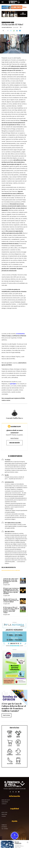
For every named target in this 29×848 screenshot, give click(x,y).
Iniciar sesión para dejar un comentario (11, 570)
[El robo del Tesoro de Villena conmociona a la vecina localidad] (23, 601)
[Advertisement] (14, 322)
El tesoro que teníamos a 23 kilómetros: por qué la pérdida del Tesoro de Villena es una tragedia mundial (11, 591)
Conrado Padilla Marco (7, 27)
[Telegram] (20, 30)
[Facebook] (8, 30)
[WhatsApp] (14, 30)
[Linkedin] (17, 30)
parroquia (13, 383)
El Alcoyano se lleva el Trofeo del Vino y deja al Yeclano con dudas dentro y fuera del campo (11, 610)
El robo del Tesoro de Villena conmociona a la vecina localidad (11, 600)
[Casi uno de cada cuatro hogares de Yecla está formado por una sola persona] (23, 581)
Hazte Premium (14, 438)
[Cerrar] (27, 842)
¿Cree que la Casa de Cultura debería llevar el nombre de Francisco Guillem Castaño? (14, 707)
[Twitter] (11, 30)
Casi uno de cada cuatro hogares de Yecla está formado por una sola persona (10, 581)
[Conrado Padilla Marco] (14, 413)
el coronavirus (20, 333)
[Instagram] (16, 792)
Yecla (12, 22)
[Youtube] (19, 792)
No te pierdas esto (6, 22)
